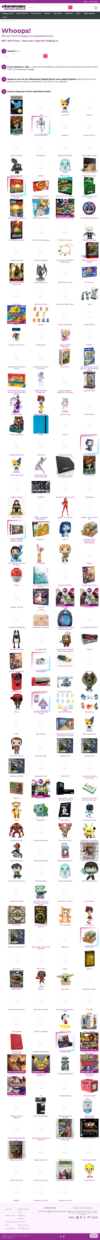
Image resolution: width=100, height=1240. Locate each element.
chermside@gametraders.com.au (54, 1211)
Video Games (89, 13)
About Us (8, 1209)
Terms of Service (23, 1225)
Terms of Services (11, 1222)
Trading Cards (7, 13)
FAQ (6, 1225)
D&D (78, 13)
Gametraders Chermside (18, 1236)
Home (3, 21)
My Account (94, 1)
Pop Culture (36, 13)
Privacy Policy (10, 1215)
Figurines (69, 13)
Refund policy (10, 1228)
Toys (4, 17)
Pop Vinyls (57, 13)
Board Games (22, 13)
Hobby (47, 13)
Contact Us (22, 1222)
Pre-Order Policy (23, 1228)
